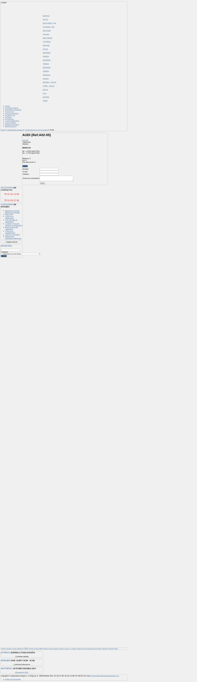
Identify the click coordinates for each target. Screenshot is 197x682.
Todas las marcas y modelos (67, 648)
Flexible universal (34, 648)
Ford (44, 93)
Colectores (10, 123)
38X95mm (20, 648)
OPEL (100, 648)
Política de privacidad (13, 679)
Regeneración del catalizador (11, 228)
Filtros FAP (10, 115)
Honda (45, 49)
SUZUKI (3, 648)
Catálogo (9, 112)
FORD (45, 101)
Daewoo (56, 648)
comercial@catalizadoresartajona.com (105, 676)
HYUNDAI (46, 42)
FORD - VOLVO (48, 86)
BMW (41, 648)
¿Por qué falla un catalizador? (11, 221)
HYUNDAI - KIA (48, 27)
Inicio (7, 106)
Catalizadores (12, 113)
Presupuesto (11, 126)
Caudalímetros (12, 121)
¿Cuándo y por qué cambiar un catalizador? (13, 224)
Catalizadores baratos (15, 130)
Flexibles (9, 119)
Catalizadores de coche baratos (36, 130)
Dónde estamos (12, 125)
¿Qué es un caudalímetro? (10, 232)
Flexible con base (11, 648)
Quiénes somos (11, 108)
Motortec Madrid (13, 110)
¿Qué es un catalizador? (9, 217)
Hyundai (46, 34)
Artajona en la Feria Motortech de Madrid (12, 211)
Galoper (46, 79)
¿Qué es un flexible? (12, 235)
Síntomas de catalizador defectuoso (13, 237)
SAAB (116, 648)
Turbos (8, 117)
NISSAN (111, 648)
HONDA (46, 56)
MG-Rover (105, 648)
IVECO (45, 19)
